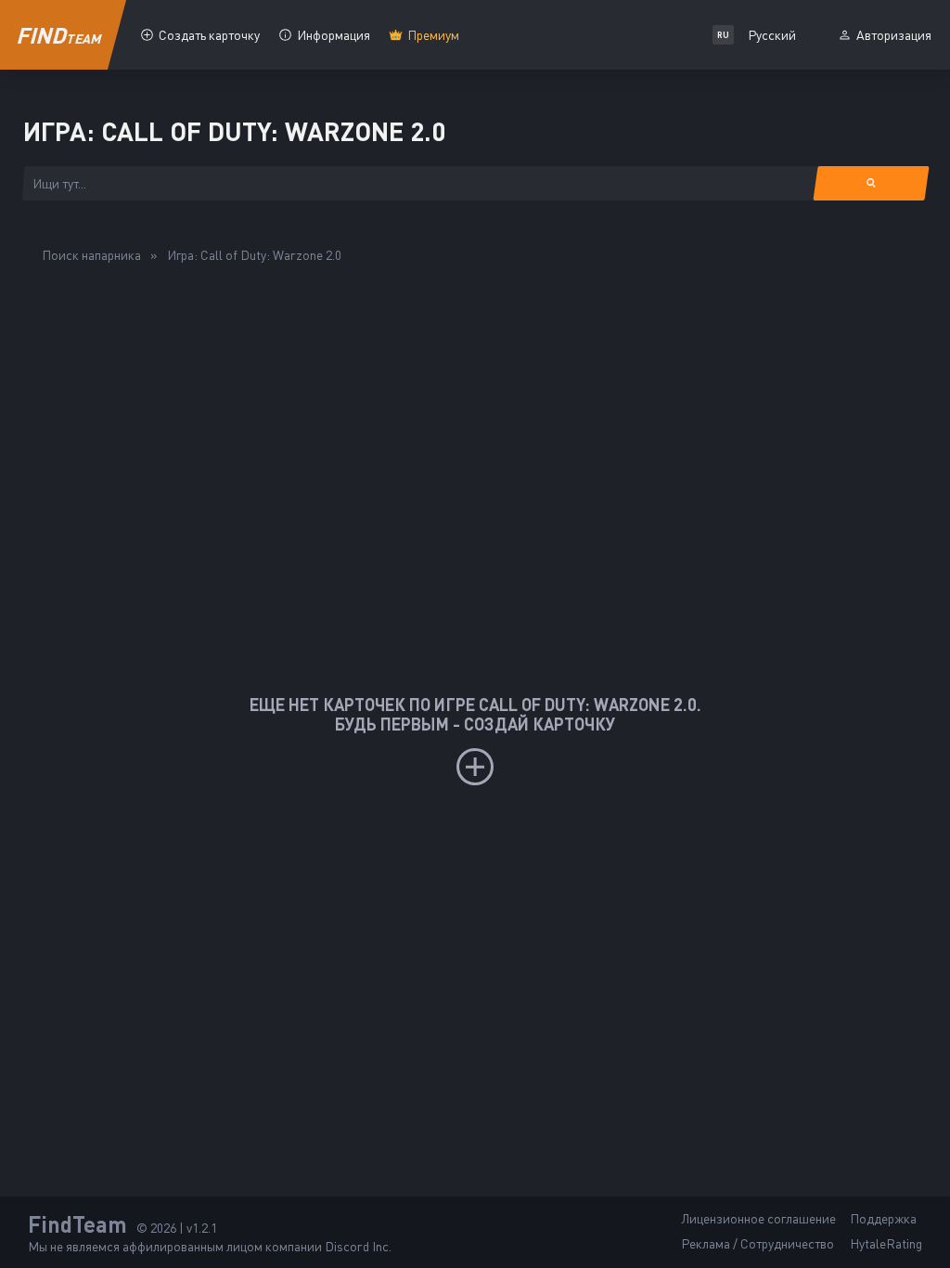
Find (59, 34)
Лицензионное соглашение (758, 1218)
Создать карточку (209, 35)
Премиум (433, 35)
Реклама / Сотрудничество (757, 1243)
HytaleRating (886, 1243)
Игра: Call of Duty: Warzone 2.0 (254, 255)
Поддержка (883, 1218)
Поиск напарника (91, 255)
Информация (333, 35)
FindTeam (77, 1223)
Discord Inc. (358, 1246)
